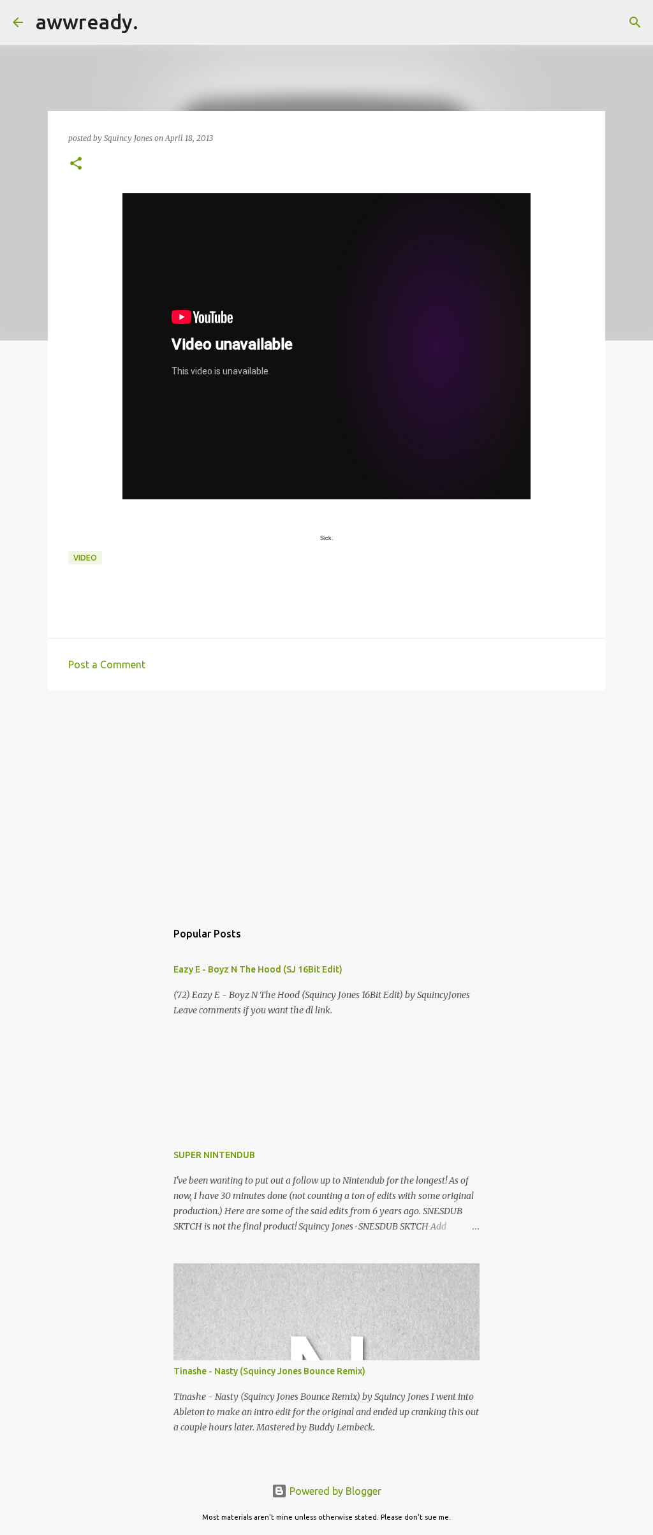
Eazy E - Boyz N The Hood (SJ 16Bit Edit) (257, 969)
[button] (76, 164)
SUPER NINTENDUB (214, 1155)
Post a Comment (106, 664)
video (85, 558)
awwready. (87, 21)
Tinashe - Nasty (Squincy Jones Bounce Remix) (269, 1371)
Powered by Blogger (334, 1491)
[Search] (156, 22)
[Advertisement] (326, 799)
